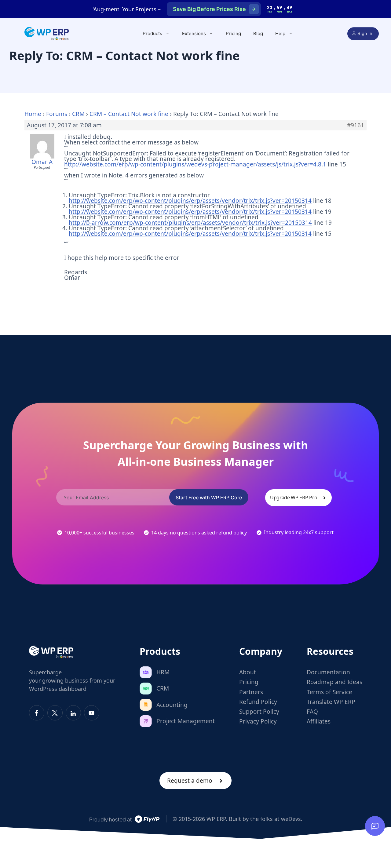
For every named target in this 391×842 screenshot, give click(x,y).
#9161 (355, 125)
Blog (258, 33)
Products (152, 33)
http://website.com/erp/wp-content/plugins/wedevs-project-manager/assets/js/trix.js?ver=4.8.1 (195, 164)
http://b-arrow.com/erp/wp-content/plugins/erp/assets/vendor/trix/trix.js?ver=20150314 (190, 223)
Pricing (233, 33)
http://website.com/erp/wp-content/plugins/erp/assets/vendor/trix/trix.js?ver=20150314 (190, 201)
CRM (78, 114)
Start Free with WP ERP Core (209, 497)
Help (280, 33)
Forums (56, 114)
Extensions (194, 33)
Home (32, 114)
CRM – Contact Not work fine (129, 114)
